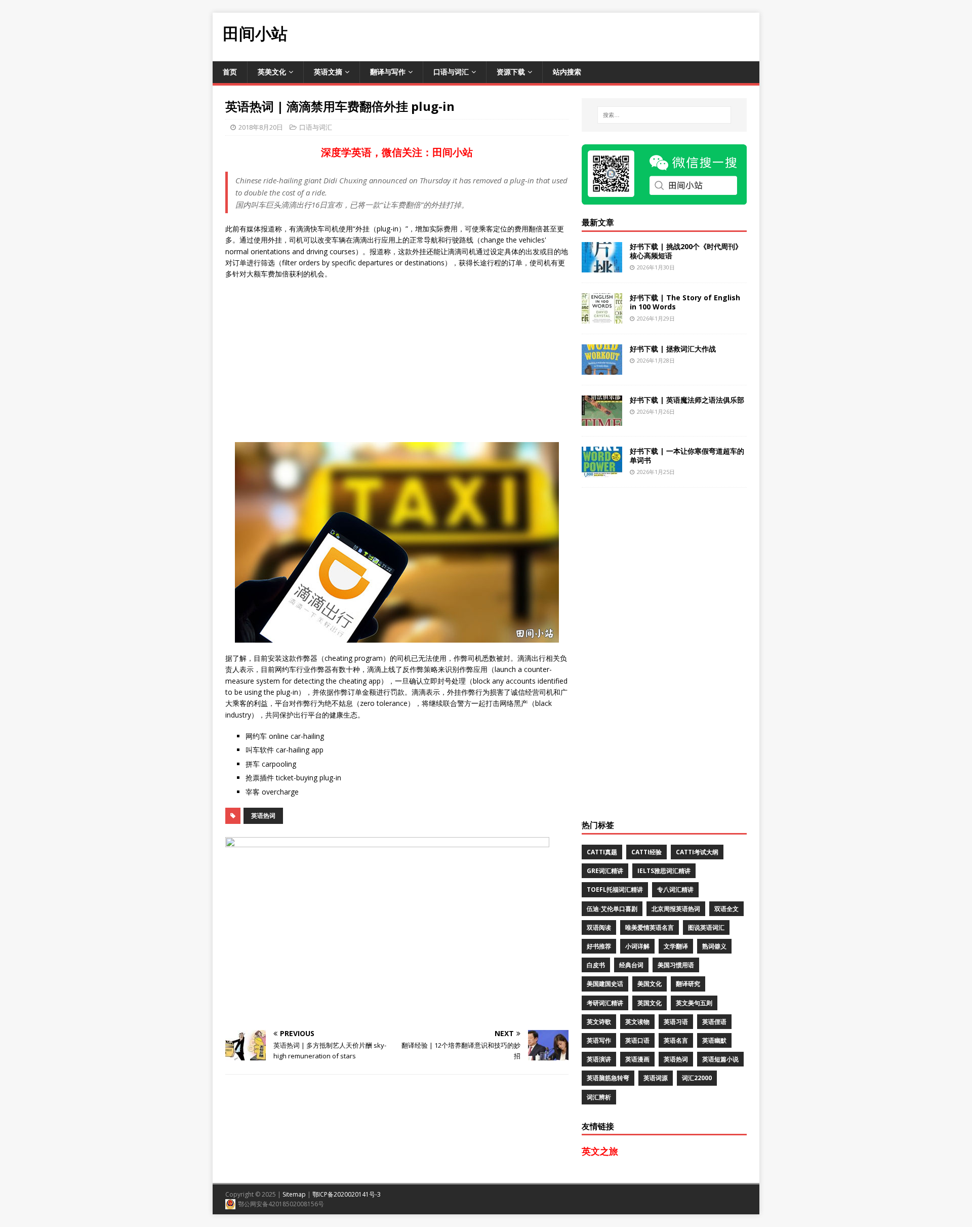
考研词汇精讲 (605, 1003)
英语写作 (599, 1040)
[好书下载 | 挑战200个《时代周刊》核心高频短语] (602, 266)
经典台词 (631, 965)
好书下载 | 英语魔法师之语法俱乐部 (687, 400)
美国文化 (649, 983)
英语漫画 (637, 1059)
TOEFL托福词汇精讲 (615, 889)
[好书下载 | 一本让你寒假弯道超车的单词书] (602, 471)
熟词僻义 (714, 946)
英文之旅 (600, 1151)
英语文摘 (328, 71)
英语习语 (676, 1021)
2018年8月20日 (260, 127)
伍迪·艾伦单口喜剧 (612, 908)
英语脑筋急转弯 (608, 1078)
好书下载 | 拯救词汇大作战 (673, 348)
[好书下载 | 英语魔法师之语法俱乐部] (602, 419)
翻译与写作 (388, 71)
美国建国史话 (605, 983)
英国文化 (649, 1003)
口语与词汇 (451, 71)
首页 (230, 71)
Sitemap (294, 1194)
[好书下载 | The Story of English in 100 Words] (602, 317)
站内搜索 (567, 71)
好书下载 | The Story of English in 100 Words (685, 302)
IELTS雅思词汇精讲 (664, 870)
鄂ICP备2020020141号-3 (346, 1194)
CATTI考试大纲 (697, 852)
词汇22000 (697, 1078)
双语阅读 (599, 927)
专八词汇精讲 (675, 889)
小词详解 (637, 946)
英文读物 (637, 1021)
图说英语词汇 (706, 927)
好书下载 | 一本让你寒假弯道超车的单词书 (687, 455)
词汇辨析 (599, 1097)
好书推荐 (599, 946)
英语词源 (655, 1078)
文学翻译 (676, 946)
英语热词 (263, 815)
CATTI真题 (602, 852)
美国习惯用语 (676, 965)
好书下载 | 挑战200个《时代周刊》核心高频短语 (686, 251)
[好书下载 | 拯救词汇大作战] (602, 368)
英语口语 (637, 1040)
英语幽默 (714, 1040)
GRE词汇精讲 (605, 870)
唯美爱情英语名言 (649, 927)
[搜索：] (664, 115)
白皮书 (596, 965)
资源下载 (511, 71)
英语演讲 (599, 1059)
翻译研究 (688, 983)
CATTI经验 (646, 852)
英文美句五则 (694, 1003)
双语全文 (726, 908)
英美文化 (272, 71)
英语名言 (676, 1040)
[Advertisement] (575, 35)
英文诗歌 (599, 1021)
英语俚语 (714, 1021)
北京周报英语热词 (676, 908)
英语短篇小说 (720, 1059)
